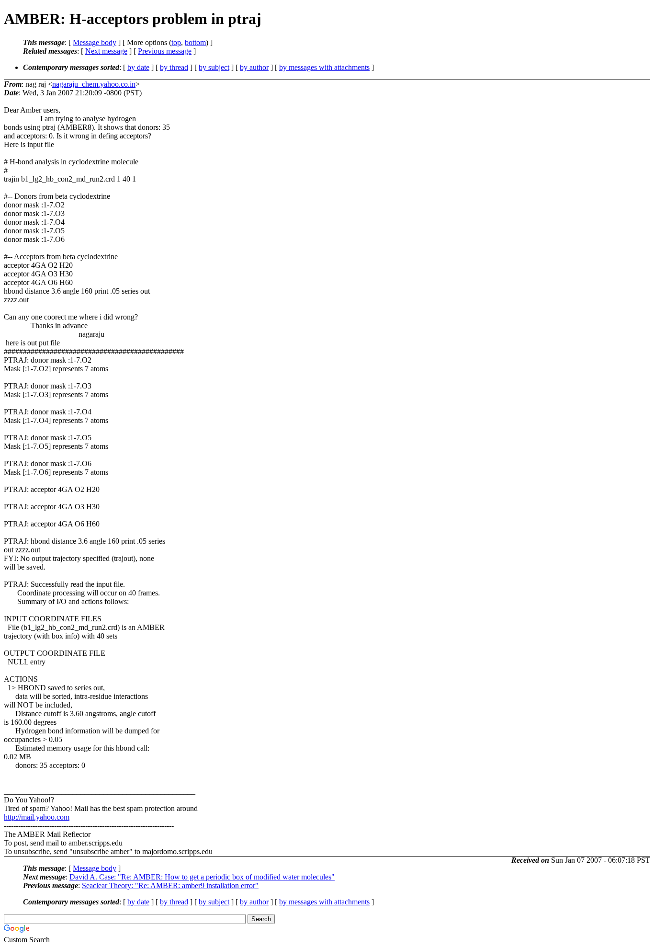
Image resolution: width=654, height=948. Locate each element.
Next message (106, 51)
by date (138, 67)
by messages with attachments (324, 67)
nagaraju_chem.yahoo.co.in (93, 84)
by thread (174, 67)
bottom (195, 42)
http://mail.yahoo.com (36, 817)
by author (254, 67)
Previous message (165, 51)
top (176, 42)
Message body (94, 42)
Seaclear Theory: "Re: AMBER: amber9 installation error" (170, 885)
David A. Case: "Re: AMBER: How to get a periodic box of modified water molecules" (202, 877)
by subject (214, 67)
